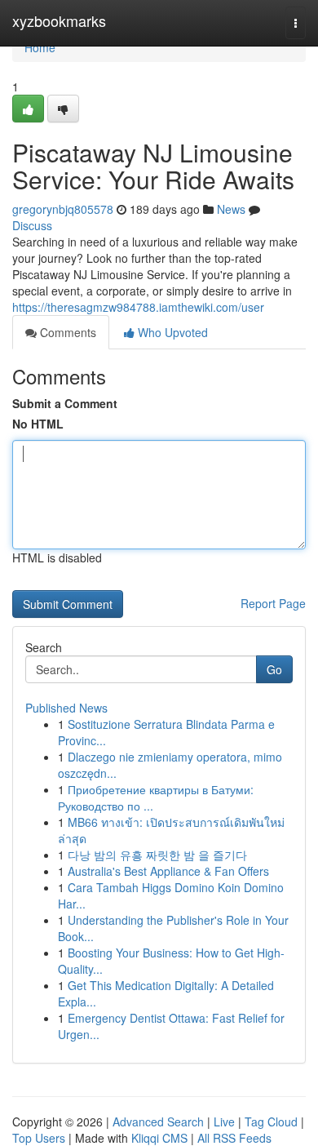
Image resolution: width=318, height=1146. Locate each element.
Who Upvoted (171, 332)
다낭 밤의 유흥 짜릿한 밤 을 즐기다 (157, 854)
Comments (66, 332)
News (231, 209)
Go (274, 669)
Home (39, 47)
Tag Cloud (271, 1121)
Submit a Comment (64, 403)
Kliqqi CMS (159, 1138)
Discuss (32, 225)
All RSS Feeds (234, 1138)
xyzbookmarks (59, 20)
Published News (66, 708)
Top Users (38, 1138)
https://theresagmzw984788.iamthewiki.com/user (138, 307)
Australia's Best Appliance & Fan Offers (168, 871)
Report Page (273, 603)
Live (224, 1121)
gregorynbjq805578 (62, 209)
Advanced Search (158, 1121)
